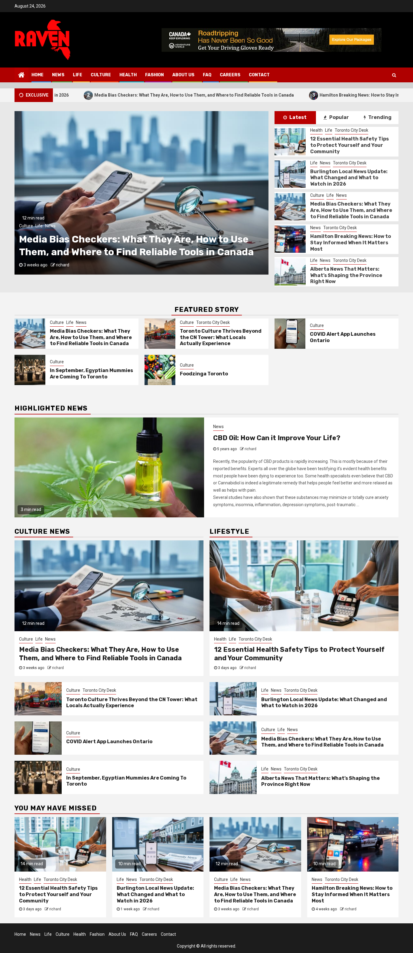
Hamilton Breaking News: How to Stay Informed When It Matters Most (324, 95)
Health (128, 74)
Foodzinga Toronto (204, 374)
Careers (230, 74)
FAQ (207, 74)
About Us (183, 74)
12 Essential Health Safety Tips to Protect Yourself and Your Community (349, 145)
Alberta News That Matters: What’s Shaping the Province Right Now (346, 275)
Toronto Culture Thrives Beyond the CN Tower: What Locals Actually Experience (221, 337)
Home (37, 74)
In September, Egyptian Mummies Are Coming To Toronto (91, 374)
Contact (259, 74)
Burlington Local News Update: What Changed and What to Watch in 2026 (349, 178)
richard (62, 264)
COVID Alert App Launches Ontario (109, 741)
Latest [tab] (297, 117)
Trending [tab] (379, 117)
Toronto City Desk (49, 225)
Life (77, 74)
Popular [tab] (338, 117)
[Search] (394, 75)
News (58, 74)
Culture (101, 74)
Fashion (154, 74)
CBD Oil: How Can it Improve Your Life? (276, 438)
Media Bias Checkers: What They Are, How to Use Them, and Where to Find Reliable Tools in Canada (129, 95)
